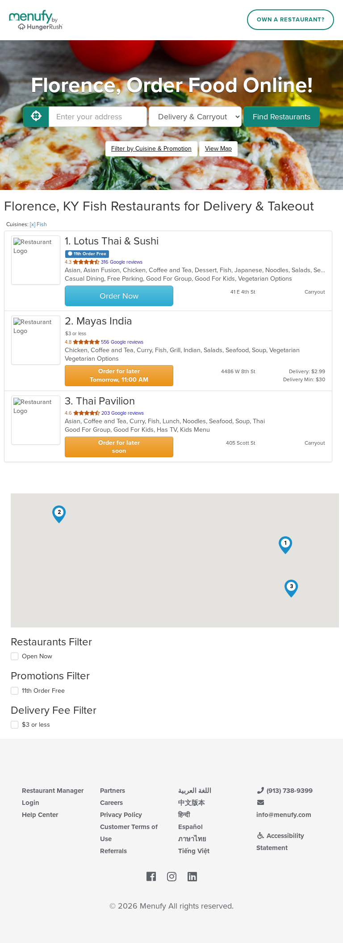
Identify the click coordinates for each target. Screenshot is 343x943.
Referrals (113, 851)
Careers (111, 803)
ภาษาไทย (192, 839)
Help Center (40, 815)
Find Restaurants (281, 117)
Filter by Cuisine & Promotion (151, 148)
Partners (112, 791)
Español (190, 827)
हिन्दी (184, 815)
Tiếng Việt (193, 851)
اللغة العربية (194, 791)
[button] (285, 545)
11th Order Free (43, 691)
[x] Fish (38, 224)
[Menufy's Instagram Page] (171, 877)
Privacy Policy (121, 815)
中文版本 (191, 803)
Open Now (37, 656)
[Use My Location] (36, 116)
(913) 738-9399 (289, 791)
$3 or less (36, 724)
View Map (218, 148)
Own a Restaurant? (291, 19)
